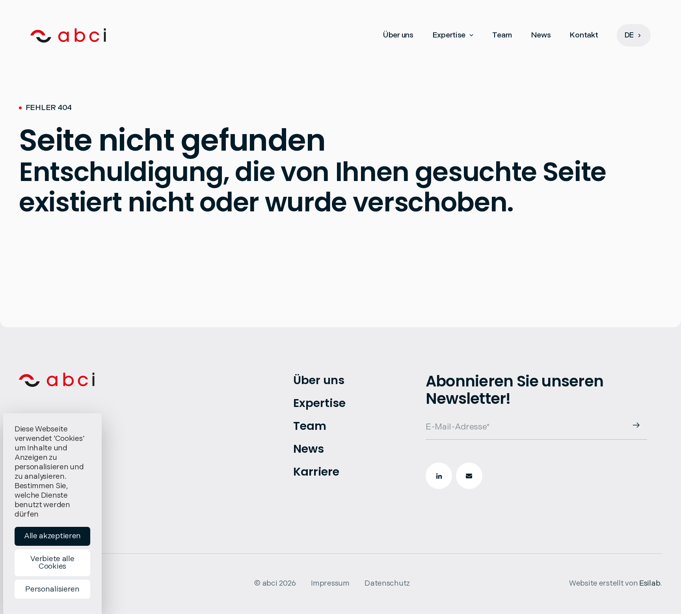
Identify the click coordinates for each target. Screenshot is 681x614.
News (541, 35)
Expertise (448, 35)
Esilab (649, 583)
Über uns (398, 35)
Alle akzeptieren (52, 536)
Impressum (330, 583)
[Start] (68, 35)
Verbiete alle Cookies (52, 562)
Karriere (316, 472)
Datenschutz (387, 583)
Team (502, 35)
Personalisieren (52, 589)
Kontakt (583, 35)
